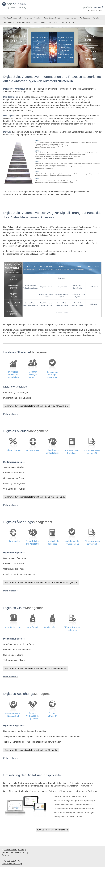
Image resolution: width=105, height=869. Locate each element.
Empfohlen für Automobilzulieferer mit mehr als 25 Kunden (31, 750)
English (5, 855)
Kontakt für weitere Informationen (52, 830)
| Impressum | (8, 852)
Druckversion (10, 850)
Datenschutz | (21, 852)
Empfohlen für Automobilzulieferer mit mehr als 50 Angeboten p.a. (35, 497)
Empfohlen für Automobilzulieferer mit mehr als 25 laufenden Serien (35, 668)
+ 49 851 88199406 (11, 861)
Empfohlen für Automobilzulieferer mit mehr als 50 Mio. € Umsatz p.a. (36, 406)
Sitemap (22, 850)
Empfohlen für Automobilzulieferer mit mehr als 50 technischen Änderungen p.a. (41, 582)
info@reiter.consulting (12, 863)
